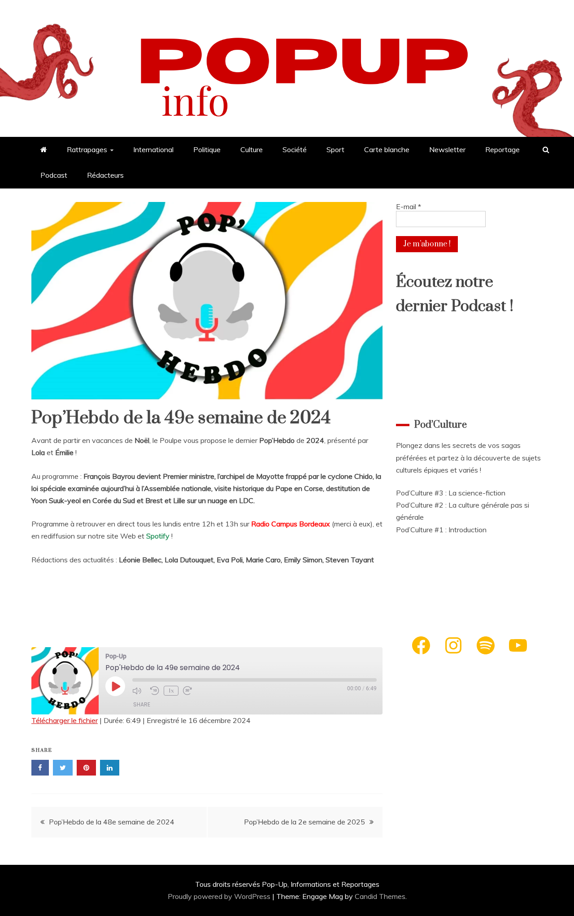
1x (171, 690)
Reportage (502, 149)
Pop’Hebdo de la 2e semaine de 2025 (304, 821)
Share (141, 704)
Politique (207, 149)
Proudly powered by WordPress (220, 896)
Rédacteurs (105, 175)
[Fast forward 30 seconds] (189, 690)
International (153, 149)
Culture (251, 149)
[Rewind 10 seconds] (154, 690)
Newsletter (447, 149)
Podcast (53, 175)
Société (295, 149)
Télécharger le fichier (64, 720)
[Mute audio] (139, 691)
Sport (335, 149)
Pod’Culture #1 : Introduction (441, 529)
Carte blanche (386, 149)
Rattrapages (87, 149)
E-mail (408, 206)
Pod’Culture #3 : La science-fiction (450, 492)
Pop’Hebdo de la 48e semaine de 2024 (111, 821)
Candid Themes (380, 896)
